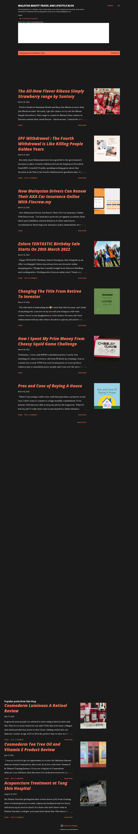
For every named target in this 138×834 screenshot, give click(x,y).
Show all (115, 53)
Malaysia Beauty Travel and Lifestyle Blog (46, 5)
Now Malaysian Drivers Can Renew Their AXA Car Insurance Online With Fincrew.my (52, 196)
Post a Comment (30, 178)
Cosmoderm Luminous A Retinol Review (35, 708)
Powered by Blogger (70, 826)
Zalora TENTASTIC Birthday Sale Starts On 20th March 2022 (49, 246)
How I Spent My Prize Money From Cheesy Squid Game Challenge (51, 341)
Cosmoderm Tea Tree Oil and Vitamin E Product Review (32, 746)
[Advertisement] (65, 74)
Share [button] (20, 125)
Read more (82, 125)
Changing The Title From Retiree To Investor (49, 293)
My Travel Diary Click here (28, 18)
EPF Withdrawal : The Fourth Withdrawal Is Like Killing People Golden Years (50, 143)
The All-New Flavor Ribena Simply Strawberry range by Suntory (51, 93)
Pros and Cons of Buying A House (50, 386)
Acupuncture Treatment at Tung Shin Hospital (35, 785)
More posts (81, 422)
